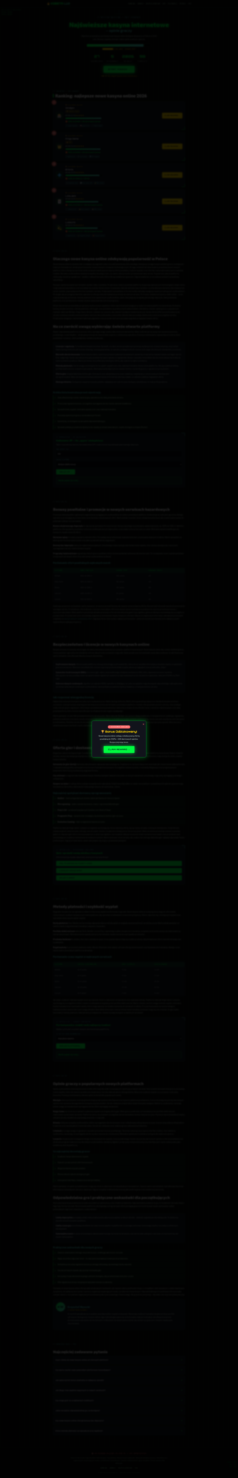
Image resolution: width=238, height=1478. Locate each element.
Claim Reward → (119, 749)
